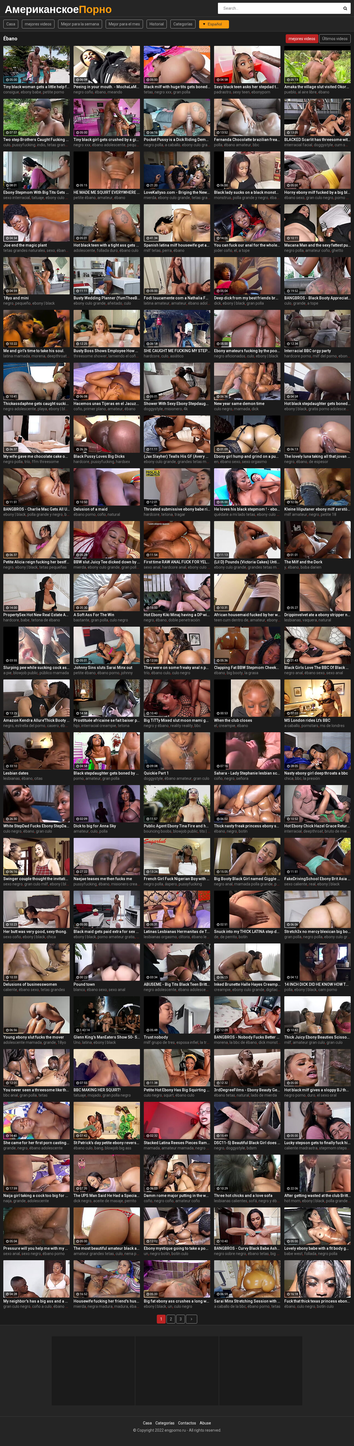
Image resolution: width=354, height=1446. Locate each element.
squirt (169, 1095)
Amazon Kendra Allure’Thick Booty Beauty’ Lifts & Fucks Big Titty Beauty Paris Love (36, 720)
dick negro (83, 1201)
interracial (293, 831)
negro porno (295, 1095)
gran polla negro (117, 1095)
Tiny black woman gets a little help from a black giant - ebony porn (36, 87)
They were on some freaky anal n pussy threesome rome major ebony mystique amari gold (177, 667)
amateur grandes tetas (94, 1253)
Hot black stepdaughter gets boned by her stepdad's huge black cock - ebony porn (317, 403)
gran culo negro (319, 197)
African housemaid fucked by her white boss (247, 615)
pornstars (309, 725)
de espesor (318, 461)
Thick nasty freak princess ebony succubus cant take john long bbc (247, 826)
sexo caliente (295, 884)
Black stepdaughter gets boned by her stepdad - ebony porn (107, 773)
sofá (253, 1201)
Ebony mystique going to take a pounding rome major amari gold (177, 1248)
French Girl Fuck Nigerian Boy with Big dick (177, 879)
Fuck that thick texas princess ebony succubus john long (317, 1301)
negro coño (83, 92)
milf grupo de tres (159, 1042)
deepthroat (313, 831)
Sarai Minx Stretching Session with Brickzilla (247, 1301)
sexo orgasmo (254, 461)
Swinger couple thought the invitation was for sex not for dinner (36, 879)
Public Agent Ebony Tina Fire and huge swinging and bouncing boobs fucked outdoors (177, 826)
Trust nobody (156, 1037)
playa (42, 409)
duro (311, 1095)
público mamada (54, 673)
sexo (51, 250)
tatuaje (38, 197)
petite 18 (328, 514)
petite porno (53, 92)
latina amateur (157, 303)
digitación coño (279, 989)
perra (167, 250)
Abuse (205, 1423)
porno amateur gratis (116, 937)
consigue (11, 92)
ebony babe (31, 92)
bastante (81, 620)
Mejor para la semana (80, 24)
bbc (256, 145)
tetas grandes (204, 197)
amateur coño (317, 250)
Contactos (187, 1423)
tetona (167, 514)
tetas (148, 92)
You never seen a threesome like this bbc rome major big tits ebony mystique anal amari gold (36, 1090)
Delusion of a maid (91, 509)
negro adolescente (19, 409)
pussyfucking (23, 145)
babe (25, 620)
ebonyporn (260, 92)
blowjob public (25, 673)
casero (53, 725)
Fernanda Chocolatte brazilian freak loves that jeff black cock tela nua (247, 139)
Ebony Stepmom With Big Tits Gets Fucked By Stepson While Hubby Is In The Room (36, 192)
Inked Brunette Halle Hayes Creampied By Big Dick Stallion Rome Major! (247, 984)
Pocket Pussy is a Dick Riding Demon (177, 139)
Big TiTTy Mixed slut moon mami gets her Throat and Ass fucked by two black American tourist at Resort (177, 720)
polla (218, 145)
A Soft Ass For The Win (94, 615)
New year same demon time (239, 403)
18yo (62, 1042)
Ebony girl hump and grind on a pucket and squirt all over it (247, 456)
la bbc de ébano (243, 1042)
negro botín (160, 1253)
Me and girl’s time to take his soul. (33, 351)
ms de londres (332, 725)
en (216, 461)
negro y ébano (156, 725)
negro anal (293, 673)
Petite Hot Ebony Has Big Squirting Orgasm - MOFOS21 (177, 1090)
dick (217, 303)
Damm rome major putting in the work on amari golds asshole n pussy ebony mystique (177, 1195)
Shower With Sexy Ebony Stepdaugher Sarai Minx (177, 403)
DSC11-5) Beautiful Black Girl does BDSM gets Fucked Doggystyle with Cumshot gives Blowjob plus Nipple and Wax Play (247, 1143)
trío (27, 461)
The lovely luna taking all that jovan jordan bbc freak (317, 456)
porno (79, 778)
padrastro (222, 92)
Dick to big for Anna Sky (95, 826)
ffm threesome (45, 461)
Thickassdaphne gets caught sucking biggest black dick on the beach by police (36, 403)
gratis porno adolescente (330, 409)
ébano (100, 92)
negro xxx (163, 92)
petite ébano (85, 197)
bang (98, 1148)
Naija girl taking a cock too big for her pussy (36, 1195)
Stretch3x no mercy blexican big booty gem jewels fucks (317, 931)
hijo (77, 725)
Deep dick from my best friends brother (247, 298)
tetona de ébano (45, 620)
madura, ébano (127, 1306)
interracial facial (298, 145)
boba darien (311, 567)
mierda (150, 197)
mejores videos (38, 24)
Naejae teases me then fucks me (103, 879)
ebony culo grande (198, 145)
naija (7, 1201)
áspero (171, 884)
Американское (19, 9)
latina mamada (16, 356)
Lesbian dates (15, 773)
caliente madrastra (300, 1148)
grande (299, 303)
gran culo (201, 778)
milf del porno (325, 356)
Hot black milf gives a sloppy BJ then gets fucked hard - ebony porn (317, 1090)
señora (242, 778)
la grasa (251, 673)
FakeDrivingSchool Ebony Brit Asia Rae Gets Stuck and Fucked (317, 879)
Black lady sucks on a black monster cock (247, 192)
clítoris (184, 937)
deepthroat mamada (65, 356)
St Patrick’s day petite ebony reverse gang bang (107, 1143)
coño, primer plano (90, 409)
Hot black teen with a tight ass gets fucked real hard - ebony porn (107, 245)
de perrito (228, 937)
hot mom (292, 1201)
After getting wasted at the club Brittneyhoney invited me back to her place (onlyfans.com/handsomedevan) (317, 1195)
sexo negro (13, 884)
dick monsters (271, 1042)
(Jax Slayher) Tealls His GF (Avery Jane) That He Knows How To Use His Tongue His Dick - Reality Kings (177, 456)
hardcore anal (174, 567)
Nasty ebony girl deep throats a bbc (316, 773)
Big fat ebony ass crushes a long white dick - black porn (177, 1301)
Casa (10, 24)
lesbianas (292, 620)
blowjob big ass (118, 1148)
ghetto (337, 250)
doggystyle (323, 145)
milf (287, 1042)
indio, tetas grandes (54, 145)
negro (8, 303)
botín (243, 831)
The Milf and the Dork (303, 562)
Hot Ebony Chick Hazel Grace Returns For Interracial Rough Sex (317, 826)
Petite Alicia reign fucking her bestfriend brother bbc (36, 562)
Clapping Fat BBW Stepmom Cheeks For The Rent (247, 667)
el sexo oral (327, 1095)
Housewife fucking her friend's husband (107, 1301)
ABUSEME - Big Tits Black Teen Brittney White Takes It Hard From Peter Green (177, 984)
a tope (244, 250)
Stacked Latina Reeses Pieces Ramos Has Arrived (177, 1143)
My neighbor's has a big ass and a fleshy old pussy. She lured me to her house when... (36, 1301)
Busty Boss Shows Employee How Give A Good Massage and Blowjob (107, 351)
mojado (94, 1095)
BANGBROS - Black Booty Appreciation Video (317, 298)
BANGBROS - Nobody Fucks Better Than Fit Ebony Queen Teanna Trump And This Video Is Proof (247, 1037)
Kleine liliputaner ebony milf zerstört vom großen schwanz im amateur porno (317, 509)
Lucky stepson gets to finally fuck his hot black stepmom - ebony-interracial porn (317, 1143)
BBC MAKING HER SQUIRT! (97, 1090)
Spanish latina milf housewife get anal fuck (177, 245)
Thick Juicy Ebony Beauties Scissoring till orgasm (317, 1037)
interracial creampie (98, 725)
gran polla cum (134, 567)
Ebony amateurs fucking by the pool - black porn (247, 351)
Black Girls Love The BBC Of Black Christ (317, 667)
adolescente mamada (22, 1042)
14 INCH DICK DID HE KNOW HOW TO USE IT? (317, 984)
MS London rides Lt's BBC (307, 720)
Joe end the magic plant (25, 245)
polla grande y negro (250, 197)
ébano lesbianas (206, 937)
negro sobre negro (230, 1253)
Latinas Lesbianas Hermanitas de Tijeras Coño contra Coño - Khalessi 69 (177, 931)
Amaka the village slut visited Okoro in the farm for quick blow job (317, 87)
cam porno (327, 989)
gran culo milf (36, 884)
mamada (242, 409)
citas (38, 778)
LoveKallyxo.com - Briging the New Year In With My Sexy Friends (177, 192)
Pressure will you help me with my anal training (36, 1248)
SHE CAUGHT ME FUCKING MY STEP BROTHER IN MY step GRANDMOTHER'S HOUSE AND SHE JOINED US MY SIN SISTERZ (177, 351)
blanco (79, 989)
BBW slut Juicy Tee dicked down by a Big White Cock (107, 562)
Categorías (182, 24)
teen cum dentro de (231, 620)
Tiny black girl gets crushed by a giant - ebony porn (107, 139)
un (146, 1253)
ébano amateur (237, 145)
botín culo (179, 1253)
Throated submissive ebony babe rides (177, 509)
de (216, 937)
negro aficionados (229, 356)
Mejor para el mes (124, 24)
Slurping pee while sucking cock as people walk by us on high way (36, 667)
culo (7, 145)
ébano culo (129, 250)
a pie (7, 673)
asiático (177, 356)
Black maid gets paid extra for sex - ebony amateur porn (107, 931)
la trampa (208, 1042)
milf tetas (152, 250)
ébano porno (85, 514)
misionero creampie (128, 884)
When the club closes (233, 720)
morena (38, 356)
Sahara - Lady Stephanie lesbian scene (247, 773)
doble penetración (184, 620)
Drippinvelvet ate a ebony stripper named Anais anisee (317, 615)
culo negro (223, 409)
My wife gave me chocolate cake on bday (36, 456)
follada (310, 1253)
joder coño (223, 250)
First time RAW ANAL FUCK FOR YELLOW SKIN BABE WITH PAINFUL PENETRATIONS (177, 562)
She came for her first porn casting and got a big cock (36, 1143)
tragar (180, 514)
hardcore (152, 356)
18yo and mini (16, 298)
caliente (10, 989)
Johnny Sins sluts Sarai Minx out (103, 667)
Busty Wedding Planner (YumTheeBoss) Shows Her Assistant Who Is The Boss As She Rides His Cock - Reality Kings (107, 298)
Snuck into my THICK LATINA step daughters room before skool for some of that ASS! (247, 931)
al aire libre (307, 92)
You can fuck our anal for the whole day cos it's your (247, 245)
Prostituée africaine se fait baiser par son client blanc (107, 720)
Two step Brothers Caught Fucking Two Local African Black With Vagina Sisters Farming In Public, (36, 139)
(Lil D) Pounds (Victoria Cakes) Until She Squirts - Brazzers (247, 562)
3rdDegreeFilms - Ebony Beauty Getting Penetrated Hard (247, 1090)
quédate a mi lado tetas (234, 514)
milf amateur (295, 514)
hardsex (123, 461)
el (235, 250)
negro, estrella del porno (24, 725)
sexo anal (152, 567)
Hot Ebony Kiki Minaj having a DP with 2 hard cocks (177, 615)
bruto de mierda (339, 831)
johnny (127, 673)
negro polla (153, 145)
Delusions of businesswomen (30, 984)
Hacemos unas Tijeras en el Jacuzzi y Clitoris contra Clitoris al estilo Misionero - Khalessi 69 (107, 403)
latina (87, 1042)
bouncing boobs (157, 831)
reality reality (181, 725)
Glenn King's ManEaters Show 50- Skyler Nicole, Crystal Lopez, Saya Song (107, 1037)
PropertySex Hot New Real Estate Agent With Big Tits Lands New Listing (36, 615)
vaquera (310, 620)
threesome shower (90, 356)
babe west (293, 1253)
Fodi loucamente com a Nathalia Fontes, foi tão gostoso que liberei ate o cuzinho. (177, 298)
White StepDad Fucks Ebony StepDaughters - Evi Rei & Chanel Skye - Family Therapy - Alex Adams (36, 826)
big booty (235, 673)
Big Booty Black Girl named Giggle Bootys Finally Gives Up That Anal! (247, 879)
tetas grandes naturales (24, 250)
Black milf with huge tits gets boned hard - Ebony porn (177, 87)
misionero (173, 409)
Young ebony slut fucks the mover (33, 1037)
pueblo (290, 92)
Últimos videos (335, 38)
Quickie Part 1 (156, 773)
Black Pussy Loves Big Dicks (99, 456)
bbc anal (10, 1095)
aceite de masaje (108, 1201)
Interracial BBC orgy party (307, 351)
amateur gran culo (309, 1042)
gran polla (181, 92)
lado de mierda (264, 1095)
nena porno (134, 1253)
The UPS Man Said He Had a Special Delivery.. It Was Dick (107, 1195)
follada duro (107, 250)
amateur (105, 197)
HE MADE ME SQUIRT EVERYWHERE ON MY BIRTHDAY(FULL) (107, 192)
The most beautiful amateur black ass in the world (107, 1248)
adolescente (84, 250)
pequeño (23, 303)
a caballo (172, 145)
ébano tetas (224, 1095)
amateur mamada (178, 1148)
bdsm (252, 1148)
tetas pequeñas (53, 567)
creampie (227, 725)
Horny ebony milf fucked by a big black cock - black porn (317, 192)
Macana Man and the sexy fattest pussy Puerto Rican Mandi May (317, 245)
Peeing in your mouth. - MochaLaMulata (107, 87)
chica (288, 778)
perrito (130, 1201)
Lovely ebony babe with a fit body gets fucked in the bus (317, 1248)
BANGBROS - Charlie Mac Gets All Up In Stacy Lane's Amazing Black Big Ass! (36, 509)
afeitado (114, 303)
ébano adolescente (109, 145)
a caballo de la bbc (230, 1306)
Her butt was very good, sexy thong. (35, 931)
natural (114, 514)
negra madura (100, 1306)
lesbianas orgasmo (160, 937)
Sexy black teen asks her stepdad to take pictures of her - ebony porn (247, 87)
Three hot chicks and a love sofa (243, 1195)
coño (101, 514)
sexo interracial (16, 197)
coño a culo (42, 1306)
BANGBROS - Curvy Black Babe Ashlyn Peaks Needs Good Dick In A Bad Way (247, 1248)
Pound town (84, 984)
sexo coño (12, 937)
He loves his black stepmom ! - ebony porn (247, 509)
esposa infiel (187, 1042)
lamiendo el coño (123, 356)
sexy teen (241, 92)
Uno (77, 1042)
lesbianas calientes (230, 1201)
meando (115, 92)
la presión (311, 778)
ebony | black (43, 303)
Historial (157, 24)
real (312, 884)
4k (186, 409)
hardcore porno (297, 356)
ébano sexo (294, 197)
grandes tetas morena (197, 461)
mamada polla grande (253, 884)
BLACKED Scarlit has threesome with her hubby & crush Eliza (317, 139)
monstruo (222, 197)
